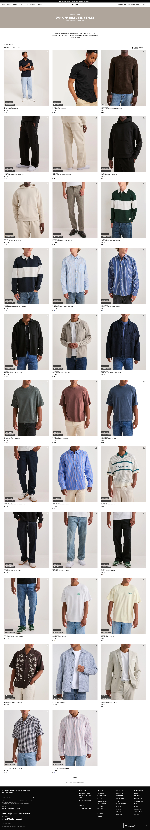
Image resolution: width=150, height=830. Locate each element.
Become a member (8, 797)
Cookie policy (23, 826)
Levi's (136, 793)
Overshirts (119, 793)
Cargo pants (119, 796)
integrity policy (13, 802)
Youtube (18, 808)
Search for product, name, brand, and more (127, 4)
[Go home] (75, 4)
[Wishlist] (144, 5)
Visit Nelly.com (102, 796)
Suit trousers (120, 798)
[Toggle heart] (48, 52)
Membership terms (84, 793)
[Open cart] (147, 5)
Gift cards (101, 793)
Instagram (11, 808)
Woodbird (137, 814)
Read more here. (26, 803)
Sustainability (102, 813)
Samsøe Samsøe (138, 801)
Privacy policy (102, 803)
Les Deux (137, 796)
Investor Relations (103, 811)
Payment (81, 805)
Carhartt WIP (138, 798)
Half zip (118, 806)
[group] (135, 48)
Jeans (117, 801)
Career (100, 816)
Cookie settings (102, 801)
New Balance (138, 809)
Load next (75, 777)
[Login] (141, 5)
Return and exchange (85, 800)
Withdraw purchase (85, 808)
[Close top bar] (147, 1)
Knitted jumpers (121, 803)
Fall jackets (120, 790)
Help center (82, 790)
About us (100, 790)
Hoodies (118, 809)
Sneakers (119, 814)
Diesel (136, 806)
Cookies (100, 798)
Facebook (4, 808)
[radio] (133, 48)
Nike (135, 803)
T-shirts (118, 811)
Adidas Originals (139, 811)
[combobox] (142, 47)
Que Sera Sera (138, 790)
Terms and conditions (6, 826)
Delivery (81, 803)
